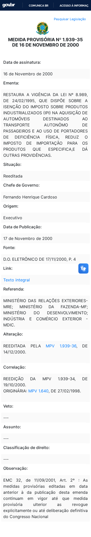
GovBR (8, 5)
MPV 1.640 (38, 390)
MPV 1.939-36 (61, 345)
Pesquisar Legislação (70, 19)
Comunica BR (38, 5)
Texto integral (16, 279)
